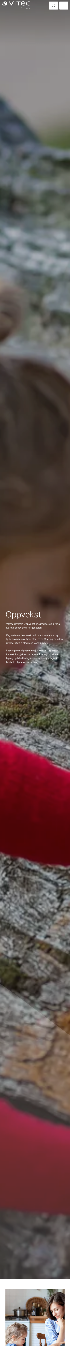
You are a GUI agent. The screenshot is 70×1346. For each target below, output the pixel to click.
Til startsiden (16, 5)
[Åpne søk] (53, 6)
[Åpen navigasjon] (63, 6)
